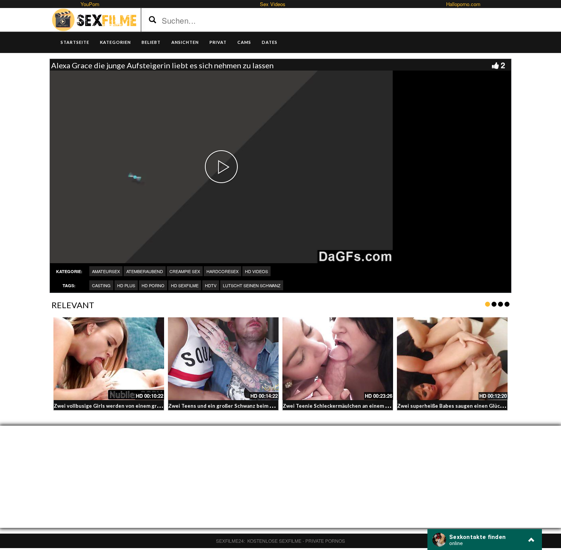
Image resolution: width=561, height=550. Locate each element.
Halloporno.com (463, 4)
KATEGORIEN (115, 42)
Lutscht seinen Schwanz (251, 285)
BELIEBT (151, 42)
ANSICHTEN (185, 42)
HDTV (210, 285)
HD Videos (256, 271)
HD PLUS (126, 285)
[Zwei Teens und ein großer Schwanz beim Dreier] (223, 358)
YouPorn (90, 4)
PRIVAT (218, 42)
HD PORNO (153, 285)
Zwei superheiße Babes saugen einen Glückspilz (455, 406)
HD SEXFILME (184, 285)
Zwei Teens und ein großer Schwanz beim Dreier (226, 406)
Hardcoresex (222, 271)
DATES (269, 42)
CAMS (244, 42)
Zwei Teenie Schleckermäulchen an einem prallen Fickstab (353, 406)
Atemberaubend (144, 271)
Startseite (75, 42)
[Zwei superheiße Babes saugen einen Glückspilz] (452, 358)
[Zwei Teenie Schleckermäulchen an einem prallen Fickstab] (337, 358)
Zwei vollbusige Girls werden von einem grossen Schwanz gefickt (132, 406)
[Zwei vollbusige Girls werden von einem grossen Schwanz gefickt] (108, 358)
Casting (101, 285)
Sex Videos (272, 4)
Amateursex (106, 271)
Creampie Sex (184, 271)
